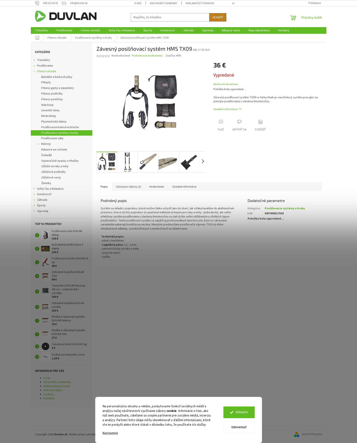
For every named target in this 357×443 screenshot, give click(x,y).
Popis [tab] (104, 187)
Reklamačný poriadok (200, 3)
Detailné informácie (225, 109)
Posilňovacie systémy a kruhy (59, 133)
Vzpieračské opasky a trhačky (60, 161)
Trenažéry (43, 60)
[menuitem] (41, 30)
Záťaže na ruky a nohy (55, 166)
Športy (41, 205)
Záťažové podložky (53, 172)
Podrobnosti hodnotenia (147, 56)
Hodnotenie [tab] (156, 187)
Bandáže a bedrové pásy (56, 77)
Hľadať (218, 17)
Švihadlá (46, 155)
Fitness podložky (52, 94)
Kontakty (49, 398)
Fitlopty (46, 82)
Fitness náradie (46, 71)
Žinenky (46, 183)
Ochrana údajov (53, 390)
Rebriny (46, 144)
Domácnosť (44, 194)
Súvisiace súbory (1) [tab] (128, 187)
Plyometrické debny (53, 122)
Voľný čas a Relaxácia (50, 189)
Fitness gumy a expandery (57, 88)
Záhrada (42, 200)
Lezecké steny (50, 110)
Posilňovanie (45, 66)
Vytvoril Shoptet (312, 434)
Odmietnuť (239, 427)
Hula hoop (47, 105)
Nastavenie (110, 433)
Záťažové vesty (51, 177)
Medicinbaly (48, 116)
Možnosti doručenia (225, 84)
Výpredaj (42, 211)
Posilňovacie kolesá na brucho (60, 127)
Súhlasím (241, 412)
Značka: (173, 56)
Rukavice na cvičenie (54, 150)
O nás (137, 3)
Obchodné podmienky (163, 3)
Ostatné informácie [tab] (184, 187)
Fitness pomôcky (52, 99)
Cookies (48, 394)
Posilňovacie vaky (52, 138)
